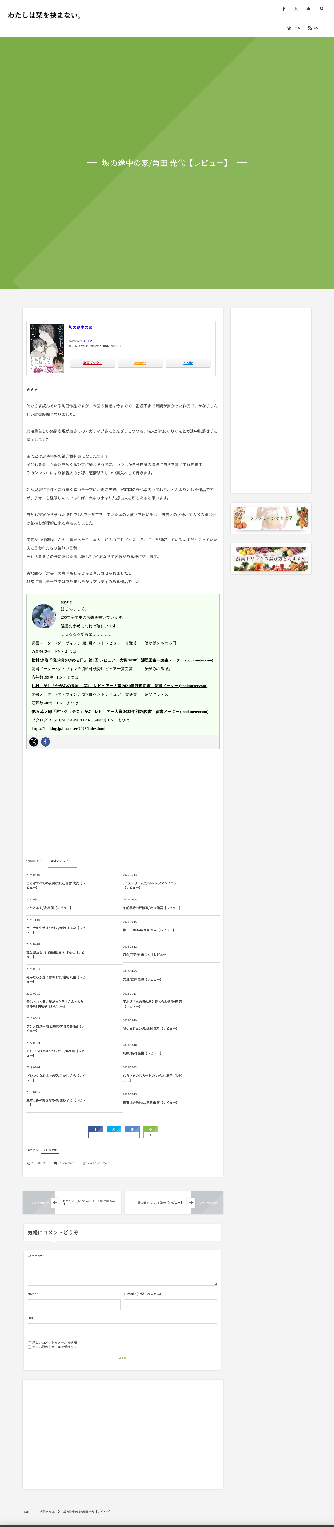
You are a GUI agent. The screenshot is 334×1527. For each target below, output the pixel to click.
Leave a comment (98, 1163)
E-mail (129, 1293)
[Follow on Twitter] (296, 8)
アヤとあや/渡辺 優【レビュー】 (49, 907)
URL (31, 1318)
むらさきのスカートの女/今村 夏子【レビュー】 (152, 1077)
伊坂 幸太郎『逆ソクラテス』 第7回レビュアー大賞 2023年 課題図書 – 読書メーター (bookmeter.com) (120, 712)
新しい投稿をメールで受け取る (54, 1346)
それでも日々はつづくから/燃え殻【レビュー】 (55, 1053)
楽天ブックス (92, 362)
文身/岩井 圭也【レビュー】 (143, 979)
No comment (65, 1163)
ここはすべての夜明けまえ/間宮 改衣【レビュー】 (55, 885)
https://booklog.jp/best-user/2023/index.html (68, 729)
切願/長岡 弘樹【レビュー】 (143, 1053)
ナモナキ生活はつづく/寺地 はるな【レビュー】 (56, 929)
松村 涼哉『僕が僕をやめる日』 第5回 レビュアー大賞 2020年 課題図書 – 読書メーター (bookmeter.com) (122, 660)
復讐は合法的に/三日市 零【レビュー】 (151, 1102)
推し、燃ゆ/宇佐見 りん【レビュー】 (149, 930)
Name (32, 1293)
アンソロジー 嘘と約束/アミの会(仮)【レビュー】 (55, 1028)
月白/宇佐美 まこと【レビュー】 (146, 954)
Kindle (188, 362)
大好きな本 (50, 1150)
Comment (35, 1255)
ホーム (295, 28)
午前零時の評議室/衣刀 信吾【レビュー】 (152, 907)
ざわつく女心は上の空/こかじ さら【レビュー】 (56, 1077)
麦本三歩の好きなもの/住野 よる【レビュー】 (56, 1102)
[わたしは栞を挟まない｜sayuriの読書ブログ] (44, 15)
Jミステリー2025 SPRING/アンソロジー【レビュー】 (151, 885)
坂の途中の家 (80, 327)
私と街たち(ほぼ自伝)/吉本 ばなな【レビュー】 (55, 954)
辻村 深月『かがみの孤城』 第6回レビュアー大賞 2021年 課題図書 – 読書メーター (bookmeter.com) (119, 686)
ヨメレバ (87, 341)
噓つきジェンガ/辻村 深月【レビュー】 (151, 1028)
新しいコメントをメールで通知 (54, 1342)
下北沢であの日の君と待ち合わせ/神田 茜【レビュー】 (152, 1003)
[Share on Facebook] (284, 8)
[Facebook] (45, 742)
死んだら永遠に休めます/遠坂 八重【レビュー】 (56, 979)
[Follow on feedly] (308, 8)
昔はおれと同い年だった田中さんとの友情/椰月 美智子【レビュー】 (55, 1003)
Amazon (140, 362)
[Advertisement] (123, 805)
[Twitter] (33, 742)
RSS (315, 28)
